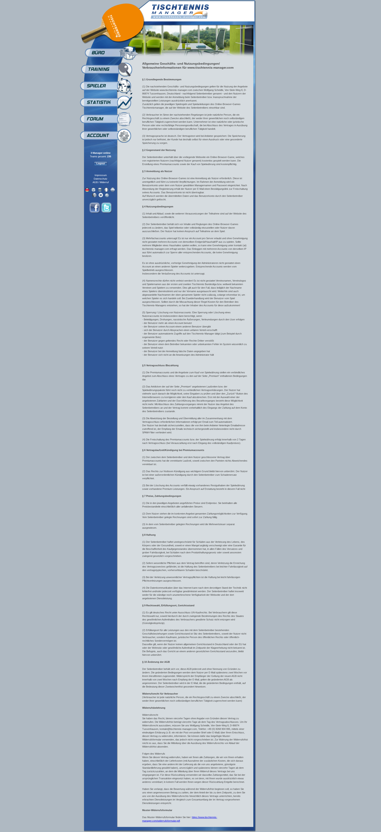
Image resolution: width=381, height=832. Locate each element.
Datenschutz (100, 178)
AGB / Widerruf (101, 182)
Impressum (101, 175)
